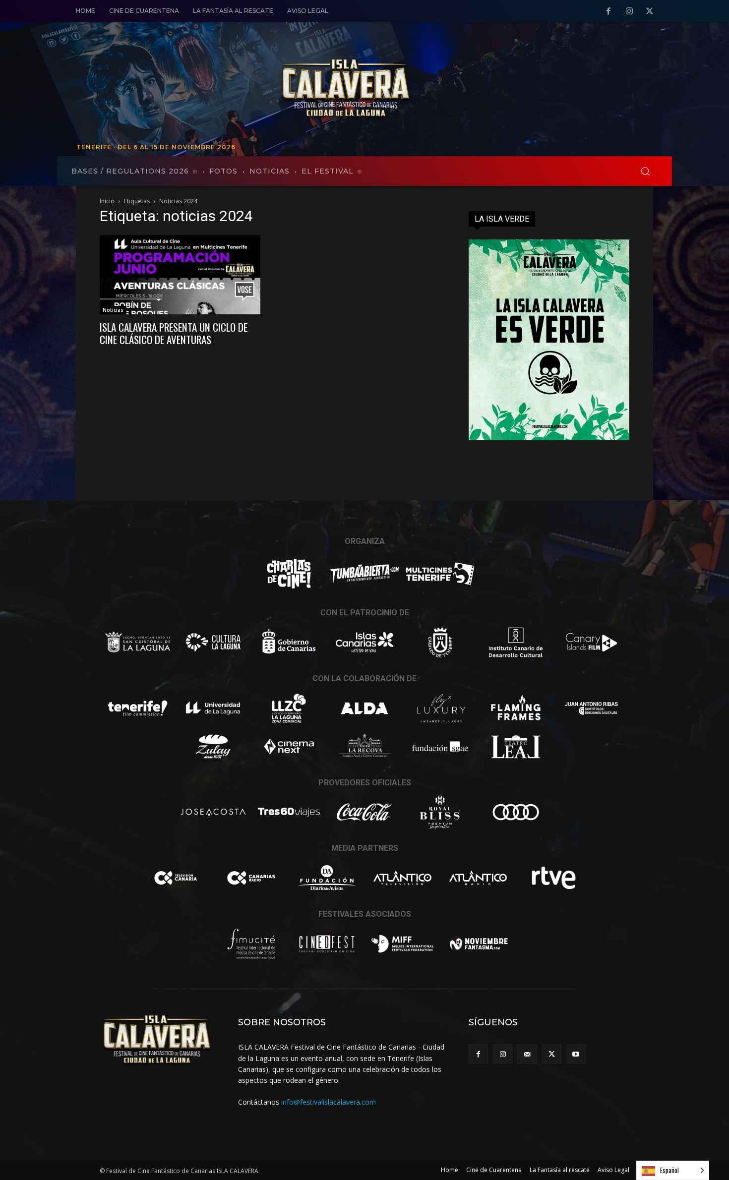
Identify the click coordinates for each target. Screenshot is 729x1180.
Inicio (107, 201)
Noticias (113, 309)
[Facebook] (608, 11)
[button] (645, 171)
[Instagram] (629, 11)
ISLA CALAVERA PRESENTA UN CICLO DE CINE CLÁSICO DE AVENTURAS (173, 333)
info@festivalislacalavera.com (328, 1102)
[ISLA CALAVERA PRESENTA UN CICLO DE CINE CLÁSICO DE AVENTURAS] (180, 274)
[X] (649, 11)
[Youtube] (576, 1053)
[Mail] (527, 1053)
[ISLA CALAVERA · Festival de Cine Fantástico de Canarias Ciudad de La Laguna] (414, 89)
